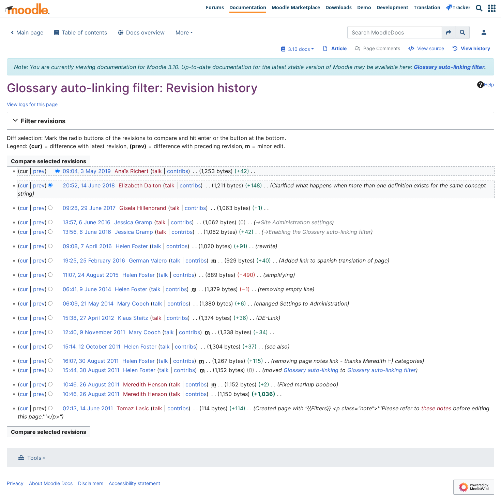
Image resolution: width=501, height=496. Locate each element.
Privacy (15, 483)
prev (39, 171)
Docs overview (145, 32)
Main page (29, 32)
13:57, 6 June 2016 (86, 222)
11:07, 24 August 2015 (91, 274)
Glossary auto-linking (311, 370)
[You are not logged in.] (485, 32)
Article (339, 48)
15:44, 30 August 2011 (91, 370)
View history (475, 48)
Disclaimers (90, 483)
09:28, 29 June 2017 (89, 207)
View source (430, 48)
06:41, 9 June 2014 (87, 289)
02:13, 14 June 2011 (88, 408)
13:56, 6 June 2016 (87, 231)
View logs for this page (32, 104)
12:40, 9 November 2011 (94, 332)
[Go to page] (449, 32)
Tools (34, 457)
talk (157, 171)
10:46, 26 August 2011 (91, 384)
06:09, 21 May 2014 (88, 303)
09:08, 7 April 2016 (87, 246)
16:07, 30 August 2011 (91, 360)
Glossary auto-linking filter (449, 66)
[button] (491, 8)
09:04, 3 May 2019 (87, 171)
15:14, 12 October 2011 (91, 346)
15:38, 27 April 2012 (88, 317)
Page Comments (381, 48)
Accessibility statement (134, 483)
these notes (436, 408)
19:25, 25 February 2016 (94, 260)
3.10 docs (297, 49)
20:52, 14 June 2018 (89, 185)
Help (489, 84)
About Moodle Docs (51, 483)
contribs (177, 171)
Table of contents (84, 32)
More (182, 32)
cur (24, 185)
